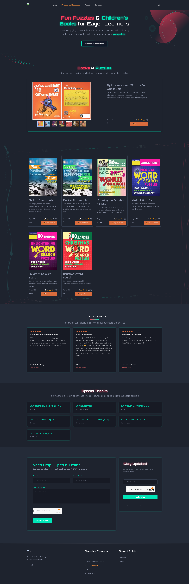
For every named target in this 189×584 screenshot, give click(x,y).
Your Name (37, 476)
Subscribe (140, 497)
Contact (98, 5)
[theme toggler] (159, 5)
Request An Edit (91, 565)
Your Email (77, 476)
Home (54, 5)
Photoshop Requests (71, 5)
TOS (86, 569)
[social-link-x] (32, 565)
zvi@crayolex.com (35, 559)
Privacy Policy (91, 573)
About (87, 5)
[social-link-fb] (28, 565)
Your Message (39, 487)
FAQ (86, 558)
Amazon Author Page (94, 44)
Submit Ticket (42, 521)
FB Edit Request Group (94, 562)
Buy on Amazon (140, 124)
